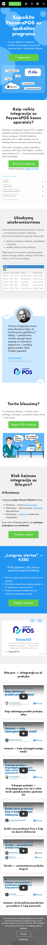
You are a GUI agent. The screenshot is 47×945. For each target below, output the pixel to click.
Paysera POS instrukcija (23, 424)
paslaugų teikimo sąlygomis (31, 926)
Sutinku (23, 934)
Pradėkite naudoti (23, 534)
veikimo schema (31, 168)
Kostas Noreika (14, 358)
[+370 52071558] (32, 621)
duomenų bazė (30, 504)
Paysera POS (23, 639)
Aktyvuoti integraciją (23, 164)
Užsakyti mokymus (23, 603)
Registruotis (23, 57)
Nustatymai (23, 939)
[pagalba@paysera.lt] (40, 621)
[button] (15, 4)
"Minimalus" (38, 508)
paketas (22, 514)
